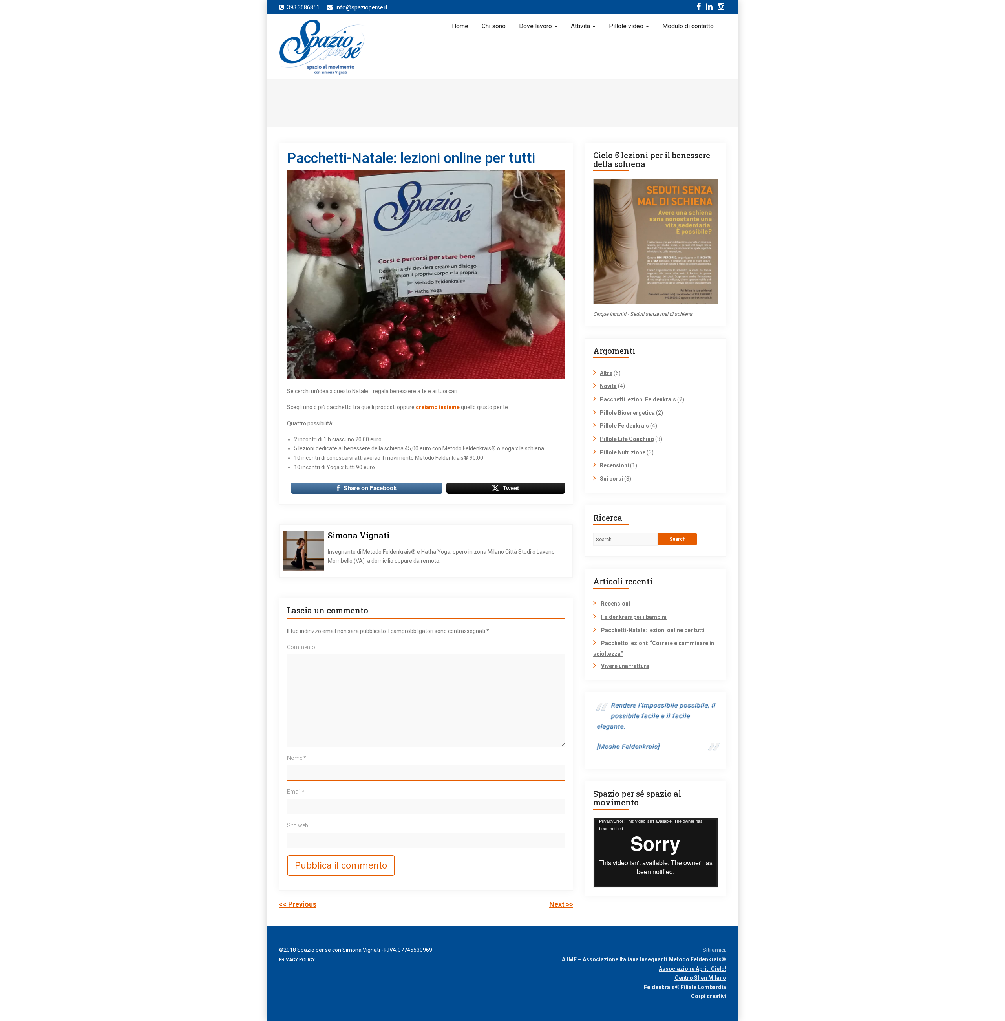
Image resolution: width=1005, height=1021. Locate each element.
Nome (296, 758)
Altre (606, 373)
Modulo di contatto (688, 26)
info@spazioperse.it (361, 7)
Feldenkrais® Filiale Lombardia (685, 987)
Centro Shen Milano (700, 978)
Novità (608, 386)
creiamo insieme (438, 407)
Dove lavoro (536, 26)
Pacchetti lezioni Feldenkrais (638, 399)
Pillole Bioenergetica (627, 413)
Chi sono (494, 26)
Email (296, 792)
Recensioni (614, 465)
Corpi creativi (708, 996)
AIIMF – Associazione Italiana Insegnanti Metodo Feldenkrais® (644, 959)
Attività (581, 26)
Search (677, 539)
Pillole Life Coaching (627, 439)
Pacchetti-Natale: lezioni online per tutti (653, 630)
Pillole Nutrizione (622, 452)
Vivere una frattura (625, 666)
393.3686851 (303, 7)
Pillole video (627, 26)
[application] (655, 853)
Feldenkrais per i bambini (634, 617)
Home (460, 26)
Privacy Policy (297, 959)
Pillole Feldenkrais (624, 426)
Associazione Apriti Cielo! (692, 969)
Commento (301, 647)
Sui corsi (611, 479)
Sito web (297, 825)
